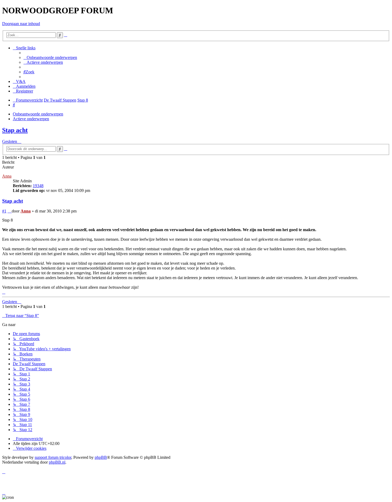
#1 (4, 211)
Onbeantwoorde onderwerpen (38, 114)
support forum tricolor (53, 457)
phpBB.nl (57, 462)
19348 (38, 185)
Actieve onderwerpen (31, 119)
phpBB (101, 457)
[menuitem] (50, 57)
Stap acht (15, 130)
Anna (6, 176)
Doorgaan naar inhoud (21, 23)
